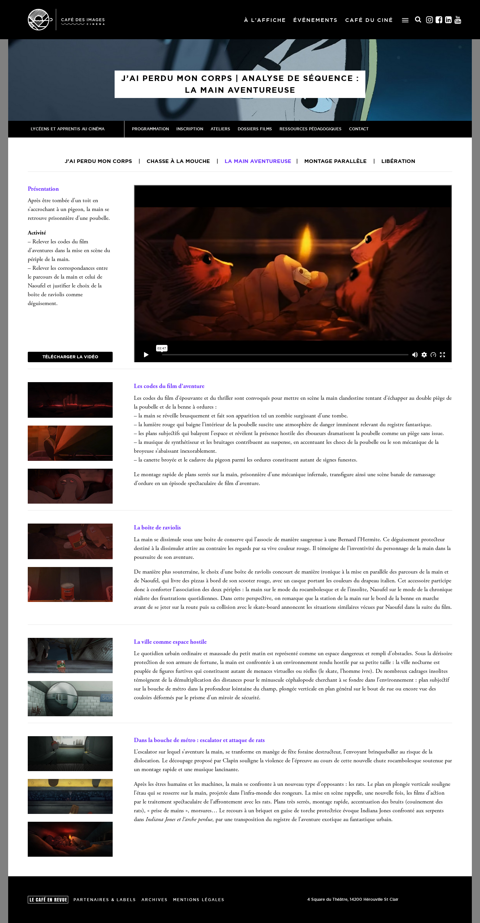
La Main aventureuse (258, 161)
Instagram (430, 20)
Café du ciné (369, 20)
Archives (154, 900)
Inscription (189, 129)
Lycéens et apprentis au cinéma (67, 129)
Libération (398, 161)
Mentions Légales (199, 900)
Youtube (458, 20)
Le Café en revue (48, 899)
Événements (315, 20)
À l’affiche (265, 20)
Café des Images (66, 19)
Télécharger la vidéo (70, 356)
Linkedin (449, 20)
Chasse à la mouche (178, 161)
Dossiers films (255, 129)
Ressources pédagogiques (311, 129)
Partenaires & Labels (104, 900)
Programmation (150, 129)
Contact (359, 129)
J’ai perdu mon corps (98, 161)
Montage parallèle (335, 161)
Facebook (439, 20)
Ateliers (220, 129)
